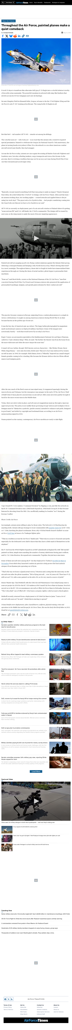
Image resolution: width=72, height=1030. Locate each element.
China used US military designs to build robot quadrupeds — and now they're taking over (28, 822)
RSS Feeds (23, 1012)
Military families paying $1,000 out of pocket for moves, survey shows (24, 742)
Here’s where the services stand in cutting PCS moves (19, 684)
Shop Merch (23, 1014)
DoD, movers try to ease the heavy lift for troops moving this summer (24, 698)
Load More (36, 771)
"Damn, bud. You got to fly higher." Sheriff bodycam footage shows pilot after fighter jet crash (36, 835)
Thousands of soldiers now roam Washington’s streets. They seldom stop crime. (27, 933)
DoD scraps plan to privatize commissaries (15, 728)
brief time (11, 533)
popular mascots (55, 528)
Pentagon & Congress (58, 2)
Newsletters (23, 1009)
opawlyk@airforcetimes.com (19, 610)
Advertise (39, 1007)
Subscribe (23, 1007)
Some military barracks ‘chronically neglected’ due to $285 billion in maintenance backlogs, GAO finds (35, 914)
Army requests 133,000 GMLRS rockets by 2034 (25, 827)
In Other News (6, 622)
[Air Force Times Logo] (22, 2)
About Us (56, 1009)
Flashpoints (47, 2)
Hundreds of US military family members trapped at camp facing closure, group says (29, 928)
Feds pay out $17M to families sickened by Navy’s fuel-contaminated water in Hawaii (24, 714)
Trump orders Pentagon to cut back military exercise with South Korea (31, 844)
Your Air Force (8, 21)
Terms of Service (8, 1009)
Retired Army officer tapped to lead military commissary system (22, 654)
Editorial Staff (41, 1014)
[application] (36, 238)
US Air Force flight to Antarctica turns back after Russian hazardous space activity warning (31, 918)
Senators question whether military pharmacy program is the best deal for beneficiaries (23, 626)
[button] (36, 238)
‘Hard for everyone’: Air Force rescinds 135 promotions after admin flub (23, 670)
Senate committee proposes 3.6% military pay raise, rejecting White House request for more (23, 758)
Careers (56, 1007)
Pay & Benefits (38, 2)
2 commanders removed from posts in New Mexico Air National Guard (24, 923)
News (31, 2)
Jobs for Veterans (58, 1012)
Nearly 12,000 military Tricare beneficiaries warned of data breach (23, 639)
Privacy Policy (8, 1007)
